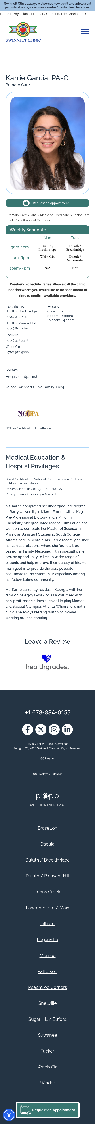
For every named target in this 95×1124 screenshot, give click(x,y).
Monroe (48, 955)
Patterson (47, 971)
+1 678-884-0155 (47, 712)
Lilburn (47, 923)
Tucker (47, 1051)
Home (4, 14)
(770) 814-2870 (17, 328)
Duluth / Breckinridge (47, 248)
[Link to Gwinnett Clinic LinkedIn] (67, 729)
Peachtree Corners (47, 987)
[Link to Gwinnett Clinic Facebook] (27, 729)
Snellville (47, 1003)
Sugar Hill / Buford (47, 1019)
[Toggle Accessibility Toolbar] (9, 1115)
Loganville (47, 939)
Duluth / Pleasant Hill (47, 876)
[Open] (85, 31)
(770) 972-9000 (18, 352)
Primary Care (43, 14)
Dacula (47, 844)
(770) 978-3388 (17, 340)
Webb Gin (47, 256)
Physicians (21, 14)
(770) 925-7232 (17, 316)
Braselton (47, 828)
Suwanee (47, 1035)
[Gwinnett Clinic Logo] (23, 32)
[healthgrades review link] (47, 662)
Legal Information (57, 743)
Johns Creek (48, 891)
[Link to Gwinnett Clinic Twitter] (40, 729)
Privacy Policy (36, 743)
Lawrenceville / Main (47, 907)
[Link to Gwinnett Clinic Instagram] (54, 729)
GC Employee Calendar (47, 774)
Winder (47, 1083)
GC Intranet (47, 758)
